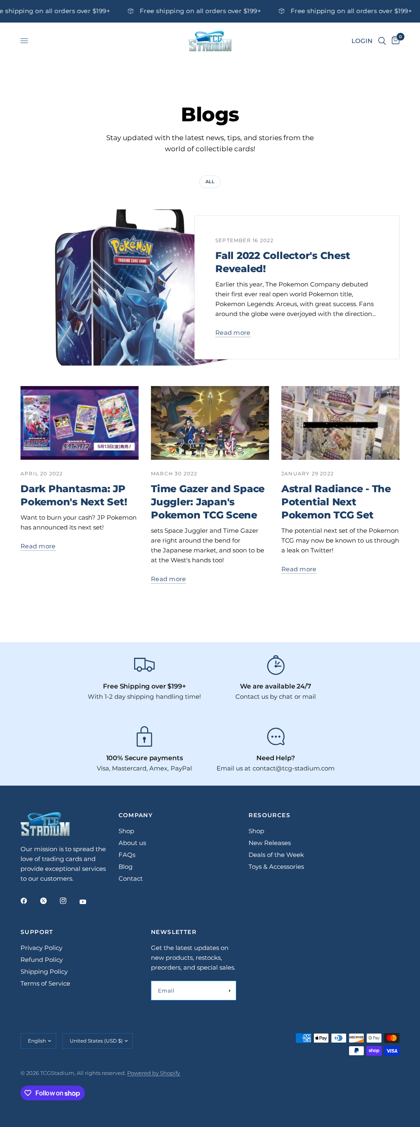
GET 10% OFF (210, 607)
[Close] (323, 497)
